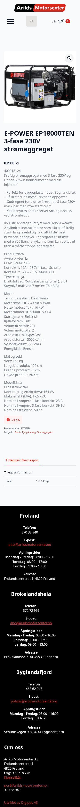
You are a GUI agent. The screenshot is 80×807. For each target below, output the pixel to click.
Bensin (18, 432)
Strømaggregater (45, 432)
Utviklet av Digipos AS (21, 802)
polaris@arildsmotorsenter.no (34, 701)
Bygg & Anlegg (29, 432)
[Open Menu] (10, 21)
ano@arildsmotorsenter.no (31, 623)
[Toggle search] (31, 21)
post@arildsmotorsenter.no (29, 544)
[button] (69, 58)
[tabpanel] (40, 478)
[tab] (22, 460)
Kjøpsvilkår (12, 777)
